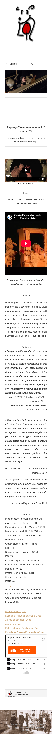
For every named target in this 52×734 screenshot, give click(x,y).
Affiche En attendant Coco (18, 620)
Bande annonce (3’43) (16, 611)
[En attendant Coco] (26, 81)
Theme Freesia (29, 727)
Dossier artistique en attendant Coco (23, 616)
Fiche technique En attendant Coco (22, 628)
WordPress (26, 730)
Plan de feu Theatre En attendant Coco (24, 632)
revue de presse (13, 624)
